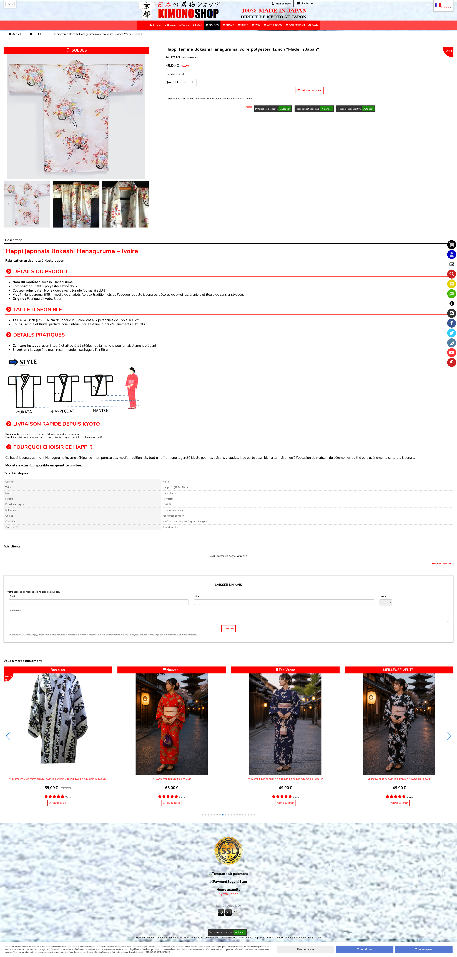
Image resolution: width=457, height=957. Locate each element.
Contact (279, 937)
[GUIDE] (451, 303)
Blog (310, 937)
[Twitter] (451, 333)
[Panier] (451, 244)
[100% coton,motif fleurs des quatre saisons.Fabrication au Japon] (285, 720)
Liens (270, 937)
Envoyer (229, 628)
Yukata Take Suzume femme (399, 779)
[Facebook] (451, 323)
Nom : (198, 596)
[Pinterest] (451, 362)
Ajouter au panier (57, 803)
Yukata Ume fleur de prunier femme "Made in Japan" (58, 779)
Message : (15, 610)
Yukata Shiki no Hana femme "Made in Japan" (285, 779)
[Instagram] (451, 342)
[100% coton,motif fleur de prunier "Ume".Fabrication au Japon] (58, 720)
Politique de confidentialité (204, 937)
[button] (143, 204)
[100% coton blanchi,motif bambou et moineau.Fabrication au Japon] (399, 720)
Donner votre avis (442, 563)
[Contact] (451, 264)
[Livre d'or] (451, 283)
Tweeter (248, 106)
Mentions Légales (145, 937)
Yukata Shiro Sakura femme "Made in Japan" (171, 779)
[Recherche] (451, 274)
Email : (13, 596)
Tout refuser (364, 949)
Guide (318, 937)
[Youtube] (451, 352)
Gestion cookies (229, 937)
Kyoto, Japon (228, 891)
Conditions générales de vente (173, 937)
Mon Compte (246, 937)
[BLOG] (451, 313)
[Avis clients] (451, 293)
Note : (383, 596)
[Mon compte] (451, 254)
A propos (260, 937)
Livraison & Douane (295, 937)
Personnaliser (305, 949)
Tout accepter (423, 949)
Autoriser (285, 108)
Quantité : (172, 82)
